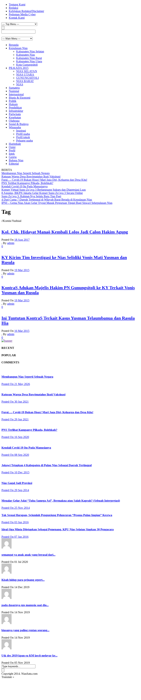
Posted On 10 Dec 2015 (15, 472)
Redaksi (13, 7)
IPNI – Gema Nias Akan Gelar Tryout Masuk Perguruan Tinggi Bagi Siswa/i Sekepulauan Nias (56, 202)
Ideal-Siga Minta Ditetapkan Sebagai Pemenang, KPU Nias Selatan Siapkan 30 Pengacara (57, 529)
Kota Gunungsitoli (27, 64)
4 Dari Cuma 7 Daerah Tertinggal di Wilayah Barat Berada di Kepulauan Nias (46, 199)
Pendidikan (15, 107)
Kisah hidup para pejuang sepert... (23, 579)
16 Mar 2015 (21, 330)
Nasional (14, 91)
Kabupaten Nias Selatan (30, 51)
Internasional (16, 94)
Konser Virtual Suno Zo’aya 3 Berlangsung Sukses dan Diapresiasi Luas (43, 189)
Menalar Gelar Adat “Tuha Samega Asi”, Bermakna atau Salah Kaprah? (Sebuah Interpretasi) (60, 500)
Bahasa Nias (16, 160)
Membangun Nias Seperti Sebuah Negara (25, 173)
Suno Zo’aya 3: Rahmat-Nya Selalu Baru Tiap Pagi (31, 196)
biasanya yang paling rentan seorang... (25, 630)
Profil (12, 150)
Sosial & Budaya (18, 124)
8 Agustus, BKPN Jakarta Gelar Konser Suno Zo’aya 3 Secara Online (42, 193)
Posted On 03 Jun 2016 (15, 522)
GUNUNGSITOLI (27, 77)
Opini (12, 147)
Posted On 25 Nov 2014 (15, 507)
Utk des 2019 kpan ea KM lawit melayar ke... (29, 655)
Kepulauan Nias (18, 48)
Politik (12, 100)
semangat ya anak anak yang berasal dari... (28, 554)
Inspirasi (21, 130)
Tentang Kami (17, 4)
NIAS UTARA (25, 74)
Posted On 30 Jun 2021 (15, 401)
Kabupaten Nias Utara (29, 61)
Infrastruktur (16, 110)
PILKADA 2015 (18, 67)
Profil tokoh (23, 137)
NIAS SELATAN (26, 71)
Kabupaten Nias (25, 54)
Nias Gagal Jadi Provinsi (16, 483)
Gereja (13, 157)
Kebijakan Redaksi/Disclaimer (26, 11)
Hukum (13, 104)
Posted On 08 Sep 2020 (15, 454)
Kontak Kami (17, 17)
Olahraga (14, 120)
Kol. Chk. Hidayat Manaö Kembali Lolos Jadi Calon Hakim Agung (64, 232)
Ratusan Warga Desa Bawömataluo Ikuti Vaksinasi (30, 176)
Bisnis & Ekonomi (19, 97)
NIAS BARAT (25, 81)
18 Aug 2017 (22, 239)
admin (10, 243)
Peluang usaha (24, 140)
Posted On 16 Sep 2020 (15, 437)
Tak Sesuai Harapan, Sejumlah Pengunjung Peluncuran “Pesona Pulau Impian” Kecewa (56, 515)
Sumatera (14, 87)
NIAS (19, 84)
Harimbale (15, 143)
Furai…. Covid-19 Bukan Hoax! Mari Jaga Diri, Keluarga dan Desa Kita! (44, 179)
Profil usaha (23, 133)
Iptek (12, 153)
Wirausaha (15, 127)
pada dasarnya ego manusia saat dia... (25, 605)
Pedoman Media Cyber (22, 14)
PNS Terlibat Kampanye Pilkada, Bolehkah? (27, 183)
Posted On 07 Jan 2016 (14, 536)
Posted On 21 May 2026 (15, 384)
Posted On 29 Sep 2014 (15, 490)
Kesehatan (15, 117)
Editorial (14, 163)
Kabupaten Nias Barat (29, 58)
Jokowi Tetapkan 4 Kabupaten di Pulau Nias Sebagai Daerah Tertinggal (46, 465)
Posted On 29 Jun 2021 (15, 419)
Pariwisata (15, 114)
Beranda (14, 44)
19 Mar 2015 (21, 270)
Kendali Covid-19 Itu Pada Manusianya (24, 186)
